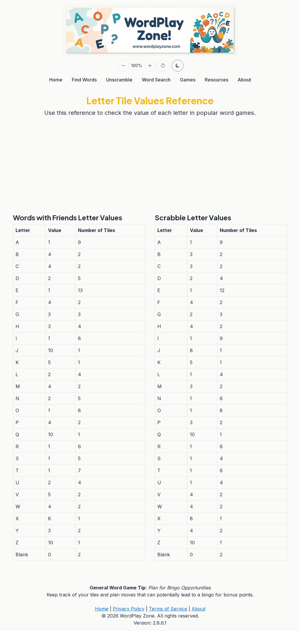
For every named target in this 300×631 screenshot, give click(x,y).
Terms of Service (168, 609)
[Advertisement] (150, 165)
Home (55, 80)
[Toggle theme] (177, 65)
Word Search (156, 80)
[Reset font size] (163, 65)
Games (187, 80)
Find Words (84, 80)
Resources (216, 80)
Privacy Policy (128, 609)
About (244, 80)
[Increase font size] (150, 65)
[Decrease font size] (123, 65)
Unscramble (119, 80)
